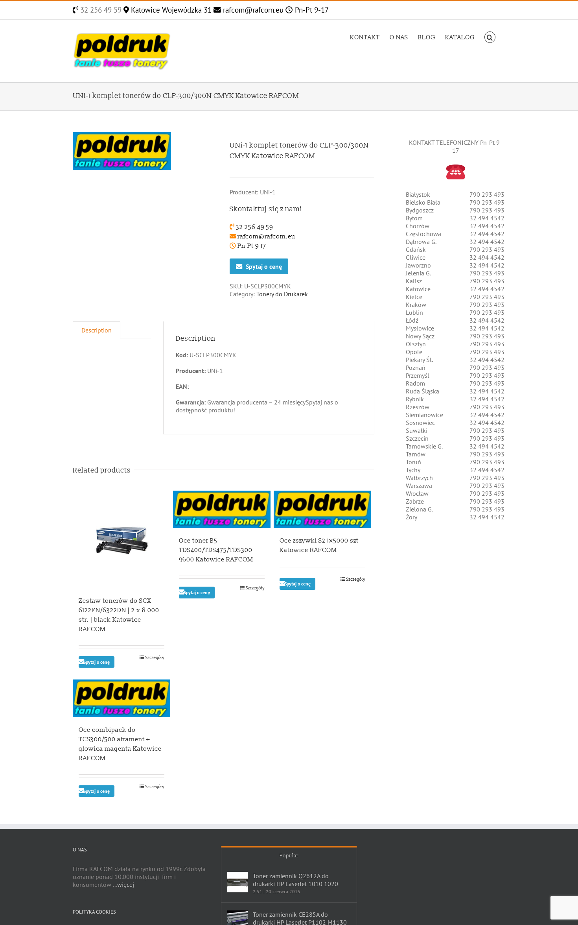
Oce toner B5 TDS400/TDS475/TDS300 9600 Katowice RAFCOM (216, 550)
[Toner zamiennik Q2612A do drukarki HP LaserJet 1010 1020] (237, 882)
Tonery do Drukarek (282, 294)
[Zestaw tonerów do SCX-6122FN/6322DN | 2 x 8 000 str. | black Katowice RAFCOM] (121, 539)
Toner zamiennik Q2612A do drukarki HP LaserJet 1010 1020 (295, 880)
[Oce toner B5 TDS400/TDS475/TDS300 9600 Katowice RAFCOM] (222, 509)
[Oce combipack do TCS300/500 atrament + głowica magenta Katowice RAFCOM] (121, 698)
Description (96, 330)
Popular (289, 856)
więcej (125, 884)
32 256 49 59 (99, 10)
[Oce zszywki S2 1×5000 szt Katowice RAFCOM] (322, 509)
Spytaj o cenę (264, 266)
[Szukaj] (489, 37)
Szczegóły (154, 657)
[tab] (96, 329)
